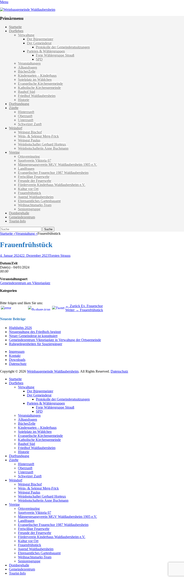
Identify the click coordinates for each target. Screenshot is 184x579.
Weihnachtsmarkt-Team (34, 205)
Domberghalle (19, 213)
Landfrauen (26, 168)
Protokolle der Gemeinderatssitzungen (63, 47)
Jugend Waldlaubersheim (35, 197)
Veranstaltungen (29, 63)
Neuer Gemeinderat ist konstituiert (33, 336)
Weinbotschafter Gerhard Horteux (42, 144)
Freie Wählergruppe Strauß (55, 55)
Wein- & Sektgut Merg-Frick (38, 136)
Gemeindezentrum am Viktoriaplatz (25, 283)
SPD (39, 59)
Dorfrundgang (19, 104)
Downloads (17, 360)
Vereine (14, 152)
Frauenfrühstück (29, 193)
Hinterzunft (26, 112)
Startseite (15, 27)
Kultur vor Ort (28, 189)
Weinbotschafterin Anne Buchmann (43, 148)
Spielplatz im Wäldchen (35, 79)
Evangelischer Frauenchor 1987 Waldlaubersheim (53, 172)
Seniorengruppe (29, 209)
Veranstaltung (26, 233)
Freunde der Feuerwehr (34, 181)
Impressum (16, 351)
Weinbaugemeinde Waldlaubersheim (53, 371)
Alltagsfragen (27, 67)
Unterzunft (25, 120)
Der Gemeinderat (39, 43)
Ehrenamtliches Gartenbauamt (39, 201)
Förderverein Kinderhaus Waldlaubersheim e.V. (51, 185)
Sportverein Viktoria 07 (34, 160)
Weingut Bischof (30, 132)
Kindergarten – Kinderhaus (37, 75)
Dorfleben (16, 31)
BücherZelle (26, 71)
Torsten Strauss (59, 255)
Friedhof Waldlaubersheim (36, 96)
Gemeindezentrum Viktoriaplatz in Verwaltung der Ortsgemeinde (55, 340)
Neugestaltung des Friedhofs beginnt (35, 332)
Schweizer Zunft (30, 124)
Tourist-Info (17, 221)
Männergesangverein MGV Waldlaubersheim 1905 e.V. (57, 164)
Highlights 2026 (20, 328)
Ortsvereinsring (29, 156)
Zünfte (13, 108)
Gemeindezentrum (22, 217)
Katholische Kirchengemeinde (39, 87)
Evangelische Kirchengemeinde (40, 83)
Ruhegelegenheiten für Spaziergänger (35, 344)
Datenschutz (17, 364)
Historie (23, 100)
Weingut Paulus (29, 140)
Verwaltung (26, 35)
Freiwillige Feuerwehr (33, 177)
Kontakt (14, 356)
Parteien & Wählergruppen (46, 51)
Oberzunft (25, 116)
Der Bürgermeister (40, 39)
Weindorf (15, 128)
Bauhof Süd (26, 92)
